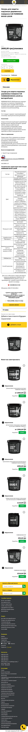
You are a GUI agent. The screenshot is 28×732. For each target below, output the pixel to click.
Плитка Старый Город (6, 604)
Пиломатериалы (5, 704)
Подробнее (15, 396)
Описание (6, 87)
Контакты (3, 645)
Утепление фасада (5, 622)
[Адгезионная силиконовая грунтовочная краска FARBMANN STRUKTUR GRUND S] (14, 447)
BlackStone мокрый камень (7, 609)
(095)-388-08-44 (4, 658)
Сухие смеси (4, 720)
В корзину (7, 71)
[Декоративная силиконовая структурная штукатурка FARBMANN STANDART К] (14, 410)
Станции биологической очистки (9, 716)
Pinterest (12, 643)
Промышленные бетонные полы (8, 625)
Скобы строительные (6, 605)
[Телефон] (23, 727)
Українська (3, 647)
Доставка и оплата (5, 642)
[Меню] (2, 2)
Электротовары (5, 727)
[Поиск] (25, 2)
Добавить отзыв (15, 324)
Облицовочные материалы (7, 700)
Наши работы (4, 638)
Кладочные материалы (6, 689)
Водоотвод (4, 675)
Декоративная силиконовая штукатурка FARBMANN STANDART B (16, 389)
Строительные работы (6, 718)
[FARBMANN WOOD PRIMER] (14, 555)
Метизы (3, 698)
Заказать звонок (14, 305)
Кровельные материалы (7, 691)
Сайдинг (3, 709)
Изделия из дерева (6, 684)
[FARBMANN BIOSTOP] (14, 520)
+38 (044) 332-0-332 (15, 301)
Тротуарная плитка (5, 602)
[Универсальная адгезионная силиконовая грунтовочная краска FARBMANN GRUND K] (14, 483)
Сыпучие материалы (6, 721)
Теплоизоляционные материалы (9, 723)
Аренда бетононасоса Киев (8, 627)
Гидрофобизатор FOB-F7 (7, 607)
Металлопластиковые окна (7, 695)
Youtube (5, 643)
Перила (3, 702)
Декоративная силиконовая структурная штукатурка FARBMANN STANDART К (16, 425)
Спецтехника (4, 714)
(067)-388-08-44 (4, 656)
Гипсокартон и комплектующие (8, 680)
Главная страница (5, 5)
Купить (22, 396)
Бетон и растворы (5, 672)
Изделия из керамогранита (7, 686)
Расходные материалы (6, 707)
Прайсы (3, 636)
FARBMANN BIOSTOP (21, 535)
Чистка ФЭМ (4, 629)
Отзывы (5, 310)
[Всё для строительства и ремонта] (14, 2)
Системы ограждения (6, 711)
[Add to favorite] (24, 365)
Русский (9, 647)
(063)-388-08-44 (4, 660)
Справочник (4, 640)
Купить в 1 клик (11, 60)
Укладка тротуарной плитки (8, 620)
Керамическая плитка (6, 687)
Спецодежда (4, 713)
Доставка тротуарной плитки (8, 618)
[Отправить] (24, 586)
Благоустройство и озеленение (9, 673)
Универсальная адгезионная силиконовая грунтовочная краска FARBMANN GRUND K (16, 499)
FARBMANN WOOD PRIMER (20, 570)
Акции (2, 670)
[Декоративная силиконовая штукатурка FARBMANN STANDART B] (14, 373)
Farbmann (23, 5)
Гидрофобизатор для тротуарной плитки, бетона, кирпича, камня (13, 678)
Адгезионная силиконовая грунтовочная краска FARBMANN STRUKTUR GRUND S (14, 462)
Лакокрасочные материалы (15, 5)
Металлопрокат (5, 696)
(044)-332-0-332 (4, 654)
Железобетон (4, 611)
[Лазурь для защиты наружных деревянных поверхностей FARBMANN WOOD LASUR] (14, 343)
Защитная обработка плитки (8, 623)
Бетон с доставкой (5, 600)
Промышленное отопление (7, 705)
